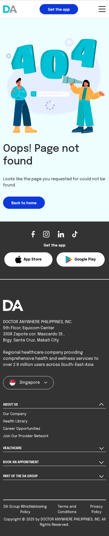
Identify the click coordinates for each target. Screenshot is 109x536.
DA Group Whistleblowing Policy (25, 509)
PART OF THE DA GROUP (20, 476)
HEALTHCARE (12, 448)
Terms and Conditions (67, 509)
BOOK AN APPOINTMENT (21, 462)
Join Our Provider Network (25, 436)
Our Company (14, 414)
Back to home (24, 203)
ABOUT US (10, 404)
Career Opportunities (21, 429)
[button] (28, 259)
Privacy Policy (96, 509)
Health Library (15, 421)
